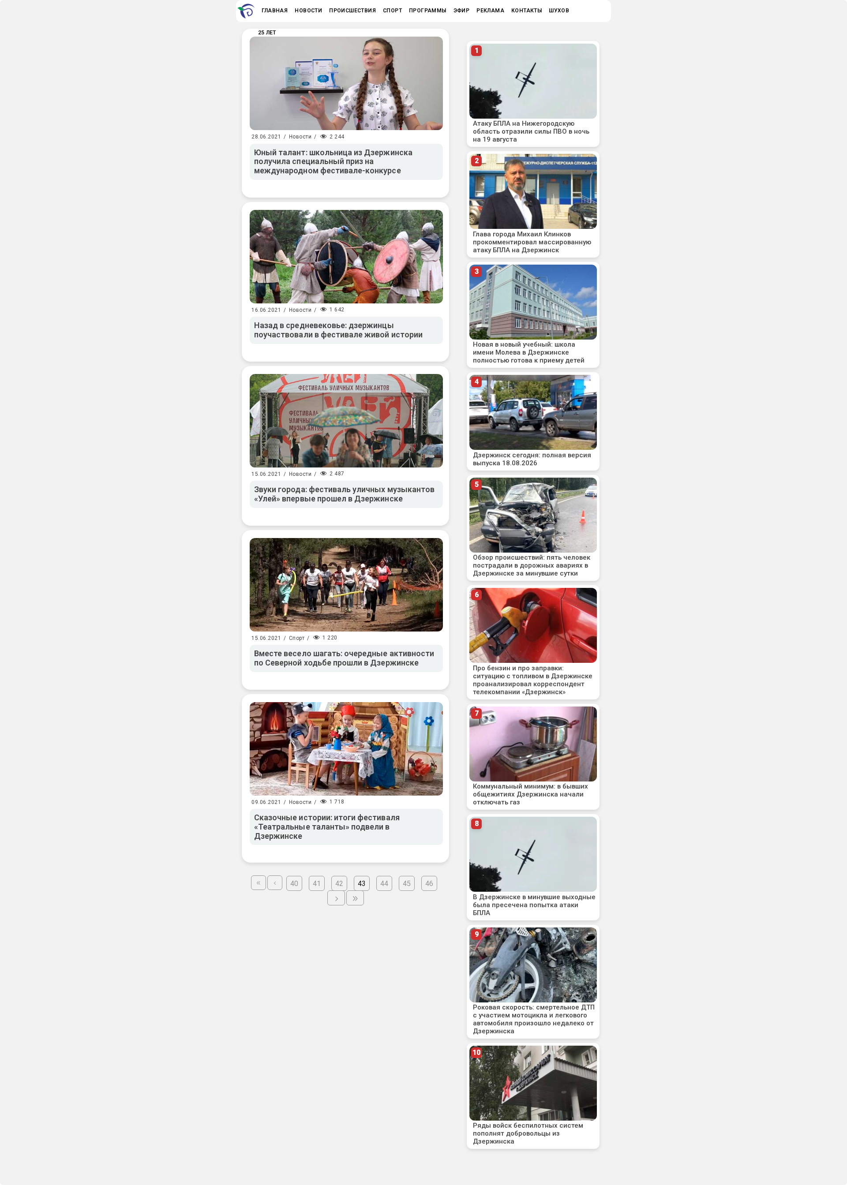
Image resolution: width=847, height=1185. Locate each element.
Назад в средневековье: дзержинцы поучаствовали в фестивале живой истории (338, 330)
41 (317, 883)
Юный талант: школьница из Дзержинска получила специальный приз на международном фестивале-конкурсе (333, 161)
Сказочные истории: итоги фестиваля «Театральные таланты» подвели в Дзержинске (327, 826)
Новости (300, 137)
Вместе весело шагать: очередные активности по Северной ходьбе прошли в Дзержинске (344, 658)
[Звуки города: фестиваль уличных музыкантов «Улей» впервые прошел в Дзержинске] (346, 420)
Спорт (297, 638)
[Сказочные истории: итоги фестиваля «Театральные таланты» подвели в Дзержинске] (346, 749)
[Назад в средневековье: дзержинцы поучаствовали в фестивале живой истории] (346, 256)
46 (429, 883)
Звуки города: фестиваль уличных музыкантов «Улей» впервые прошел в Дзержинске (344, 494)
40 (294, 883)
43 (362, 883)
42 (339, 883)
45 (407, 883)
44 (384, 883)
